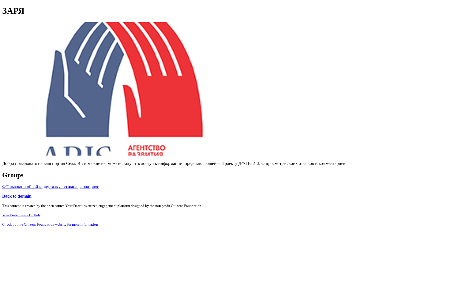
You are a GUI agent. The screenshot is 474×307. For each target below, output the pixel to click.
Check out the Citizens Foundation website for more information (50, 224)
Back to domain (17, 196)
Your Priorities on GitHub (21, 215)
